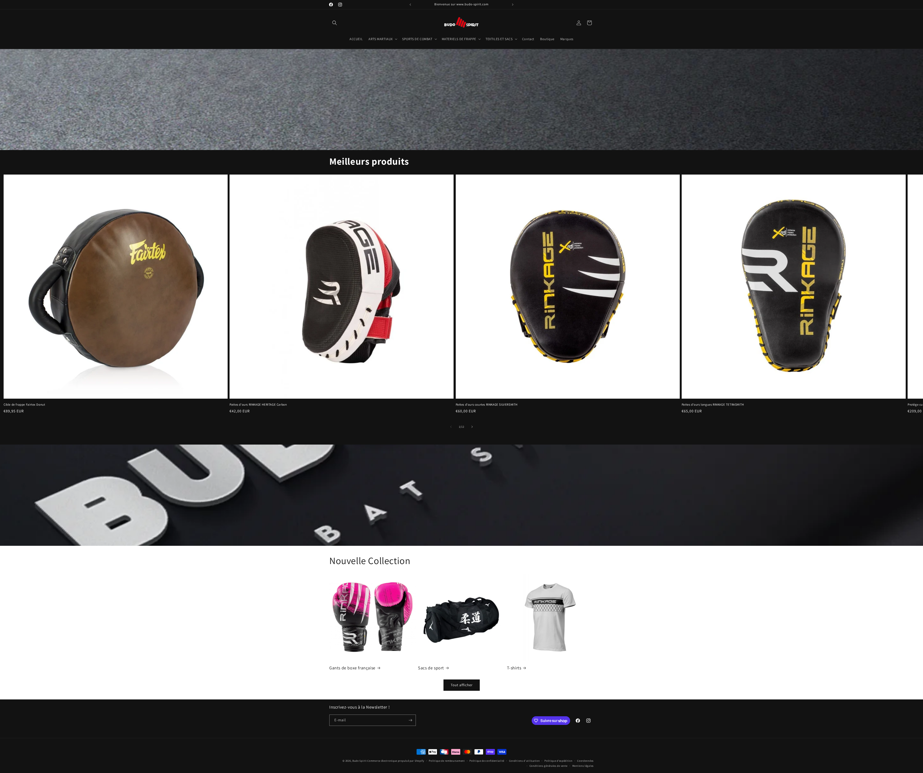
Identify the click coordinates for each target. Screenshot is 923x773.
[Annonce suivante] (512, 4)
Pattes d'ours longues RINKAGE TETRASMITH (713, 405)
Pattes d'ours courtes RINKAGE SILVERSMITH (487, 405)
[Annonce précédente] (410, 4)
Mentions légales (583, 765)
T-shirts (514, 668)
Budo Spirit (359, 760)
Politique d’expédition (558, 760)
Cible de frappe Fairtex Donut (24, 405)
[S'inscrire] (410, 720)
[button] (334, 23)
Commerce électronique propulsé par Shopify (395, 760)
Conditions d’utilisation (524, 760)
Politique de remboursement (447, 760)
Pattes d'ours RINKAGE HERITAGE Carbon (258, 405)
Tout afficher (462, 685)
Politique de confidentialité (486, 760)
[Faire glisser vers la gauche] (451, 426)
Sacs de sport (431, 668)
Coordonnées (585, 760)
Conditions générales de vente (549, 765)
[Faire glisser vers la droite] (472, 426)
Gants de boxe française (352, 668)
